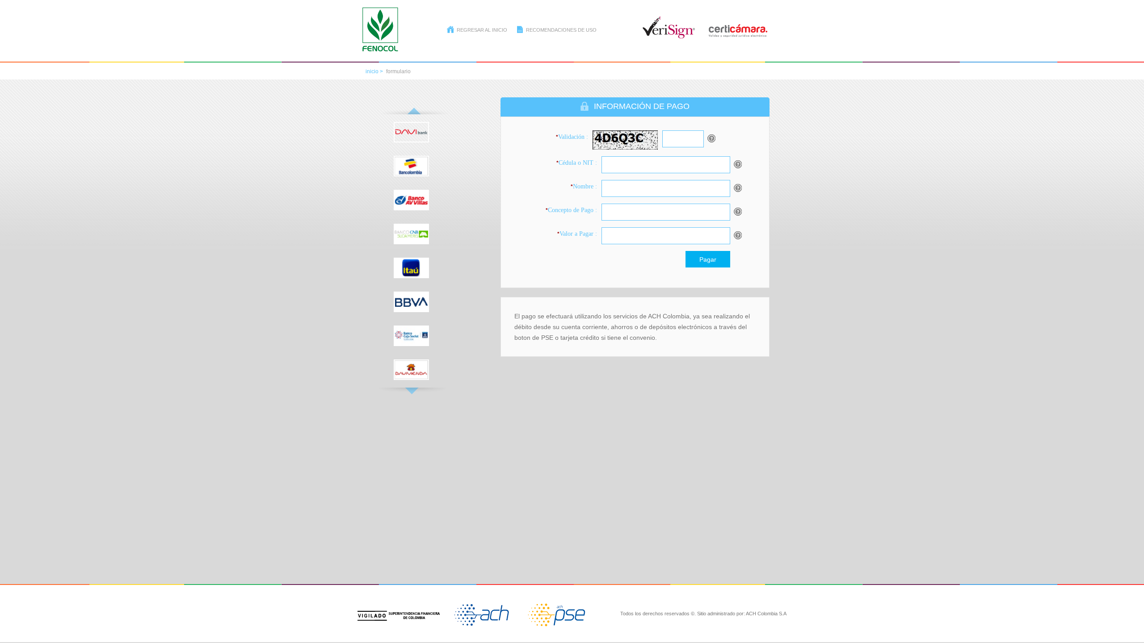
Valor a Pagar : (577, 233)
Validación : (572, 137)
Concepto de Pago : (571, 210)
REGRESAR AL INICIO (482, 30)
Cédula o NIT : (576, 162)
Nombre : (584, 186)
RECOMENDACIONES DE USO (561, 30)
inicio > (374, 71)
